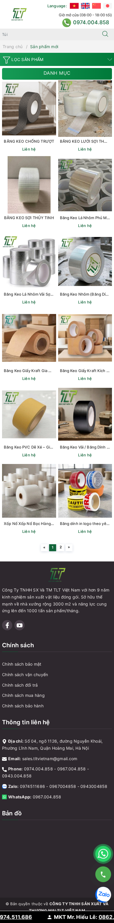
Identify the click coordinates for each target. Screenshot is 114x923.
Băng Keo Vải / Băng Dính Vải (86, 447)
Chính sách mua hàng (23, 695)
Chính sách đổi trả (20, 685)
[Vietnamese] (74, 5)
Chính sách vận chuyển (25, 674)
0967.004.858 (71, 768)
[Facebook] (7, 625)
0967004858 (62, 786)
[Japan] (107, 5)
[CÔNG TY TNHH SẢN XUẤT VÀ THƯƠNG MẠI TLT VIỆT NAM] (19, 13)
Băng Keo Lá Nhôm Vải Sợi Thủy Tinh (37, 294)
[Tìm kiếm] (105, 34)
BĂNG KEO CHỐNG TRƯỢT (29, 141)
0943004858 (94, 786)
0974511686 (32, 786)
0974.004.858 (38, 768)
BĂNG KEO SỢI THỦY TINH (29, 217)
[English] (85, 5)
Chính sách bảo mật (22, 664)
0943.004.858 (17, 775)
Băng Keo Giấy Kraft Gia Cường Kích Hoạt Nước (47, 370)
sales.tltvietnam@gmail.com (49, 758)
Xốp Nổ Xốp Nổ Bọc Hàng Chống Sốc (38, 523)
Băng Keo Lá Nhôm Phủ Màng (87, 217)
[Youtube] (19, 625)
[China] (96, 5)
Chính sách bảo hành (23, 705)
